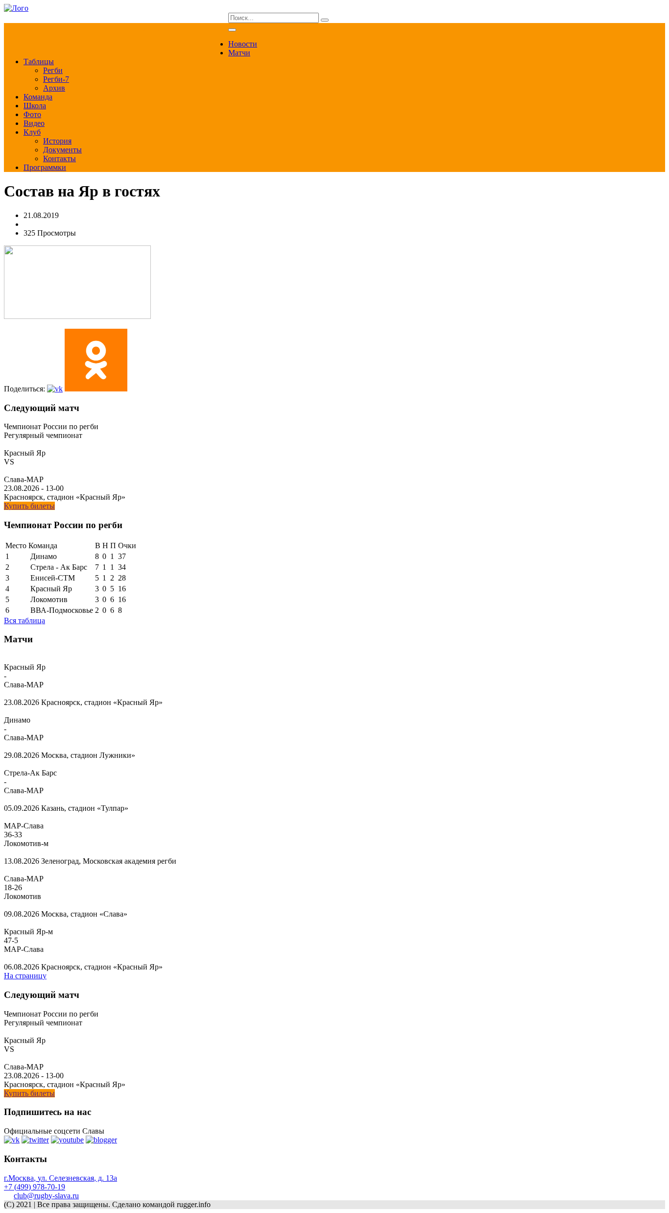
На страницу (25, 975)
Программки (45, 167)
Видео (34, 123)
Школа (35, 105)
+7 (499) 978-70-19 (34, 1187)
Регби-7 (56, 79)
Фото (32, 114)
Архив (54, 88)
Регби (53, 70)
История (57, 141)
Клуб (32, 132)
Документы (62, 150)
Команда (38, 97)
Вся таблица (24, 620)
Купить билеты (29, 506)
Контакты (59, 158)
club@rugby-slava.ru (46, 1195)
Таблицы (39, 61)
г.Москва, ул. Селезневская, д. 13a (60, 1178)
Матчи (239, 53)
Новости (242, 44)
